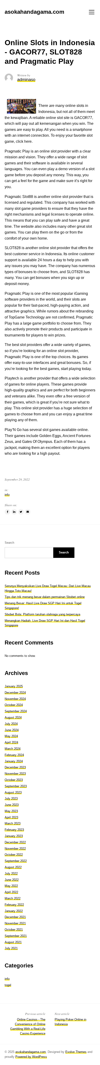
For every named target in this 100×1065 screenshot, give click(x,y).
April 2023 (11, 817)
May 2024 (11, 736)
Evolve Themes (76, 1052)
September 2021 (16, 936)
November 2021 (15, 923)
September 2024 (16, 711)
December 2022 (15, 842)
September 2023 (16, 786)
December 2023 (15, 767)
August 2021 (13, 942)
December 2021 (15, 917)
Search (9, 542)
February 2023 (14, 829)
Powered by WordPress (31, 1056)
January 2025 (14, 686)
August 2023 (13, 792)
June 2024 (12, 730)
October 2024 (14, 705)
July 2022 (11, 873)
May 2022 (11, 886)
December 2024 (15, 692)
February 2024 (14, 755)
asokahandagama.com (30, 1052)
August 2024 (13, 717)
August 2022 (13, 867)
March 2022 (12, 898)
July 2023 (11, 798)
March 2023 (12, 823)
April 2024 (11, 742)
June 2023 (12, 805)
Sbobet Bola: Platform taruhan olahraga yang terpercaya (42, 614)
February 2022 (14, 904)
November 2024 (15, 699)
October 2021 (14, 929)
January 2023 (14, 836)
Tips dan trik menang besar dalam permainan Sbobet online (45, 597)
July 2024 (11, 724)
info (7, 494)
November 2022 (15, 848)
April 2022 (11, 892)
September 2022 (16, 861)
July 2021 (11, 948)
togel (8, 985)
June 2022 (12, 880)
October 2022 (14, 854)
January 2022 (14, 911)
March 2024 (12, 748)
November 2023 (15, 773)
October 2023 (14, 780)
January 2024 (14, 761)
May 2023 (11, 811)
